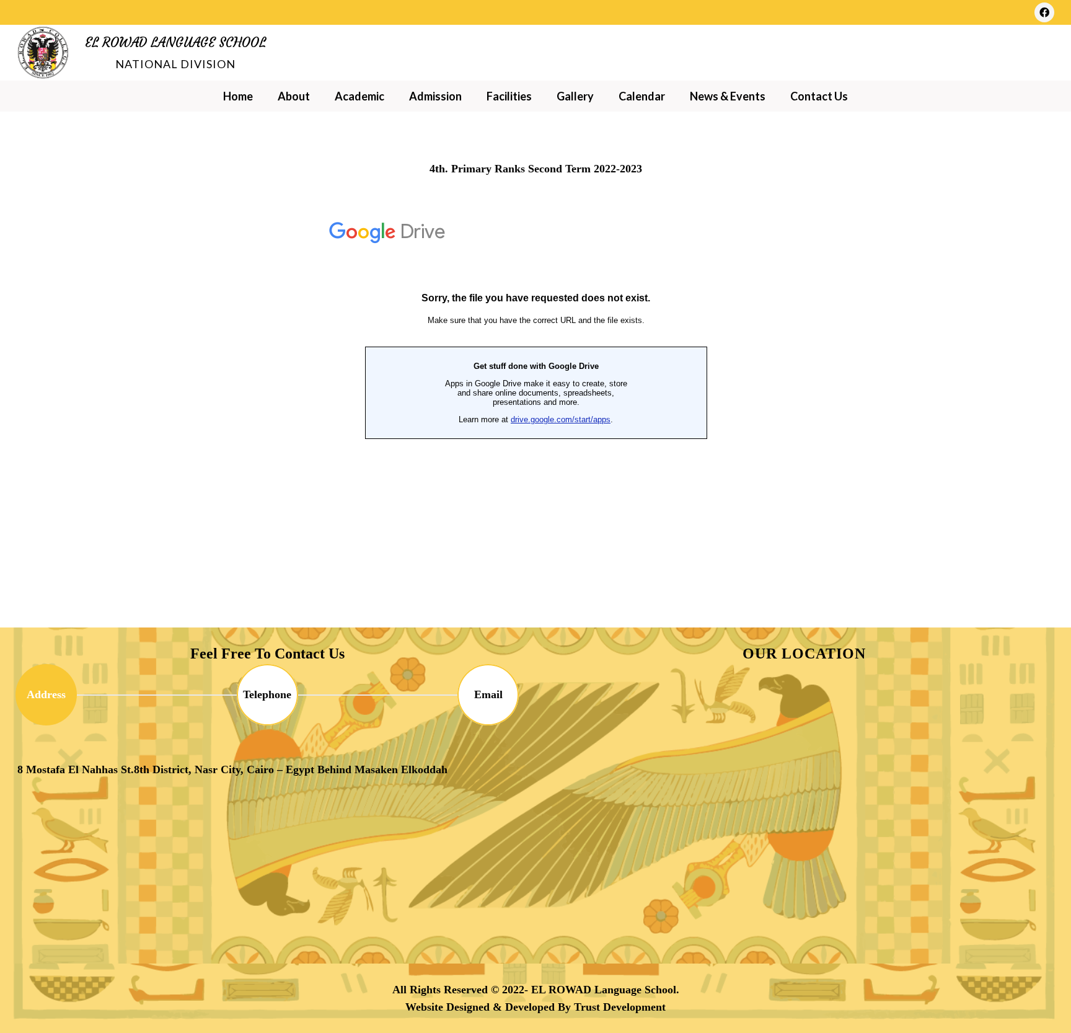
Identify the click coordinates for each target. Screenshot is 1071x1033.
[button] (317, 96)
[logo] (43, 53)
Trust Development (620, 1007)
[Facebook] (1044, 12)
